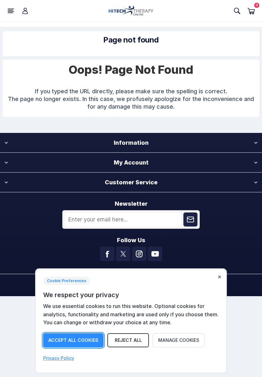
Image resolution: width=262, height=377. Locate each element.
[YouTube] (155, 254)
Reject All (128, 340)
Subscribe (190, 219)
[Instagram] (139, 254)
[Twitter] (123, 254)
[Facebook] (107, 254)
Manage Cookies (178, 340)
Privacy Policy (58, 358)
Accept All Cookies (73, 340)
